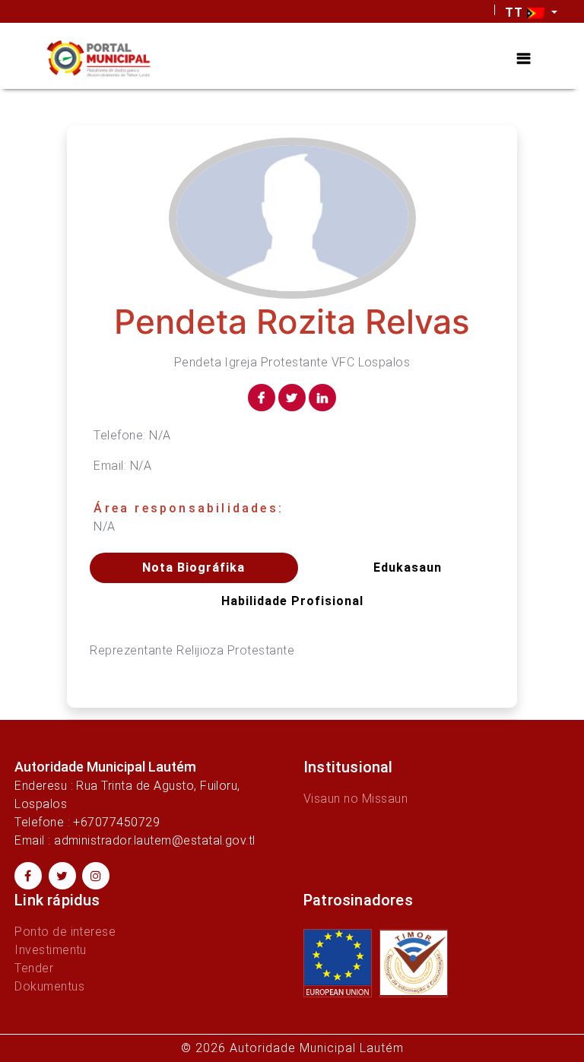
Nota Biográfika (193, 567)
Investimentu (50, 950)
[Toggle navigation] (523, 58)
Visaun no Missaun (355, 798)
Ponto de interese (65, 931)
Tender (33, 968)
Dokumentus (49, 986)
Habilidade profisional (292, 601)
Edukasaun (407, 567)
